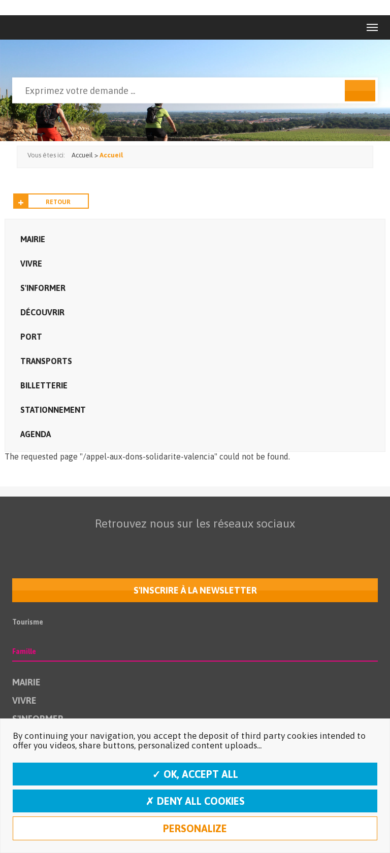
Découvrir (42, 312)
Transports (46, 361)
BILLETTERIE (44, 385)
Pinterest (256, 543)
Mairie (32, 239)
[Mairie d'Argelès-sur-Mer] (34, 27)
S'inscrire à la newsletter (195, 590)
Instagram (214, 543)
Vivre (31, 263)
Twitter (150, 543)
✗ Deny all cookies (195, 801)
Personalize (195, 828)
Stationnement (53, 409)
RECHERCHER (360, 91)
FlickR (192, 543)
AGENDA (35, 434)
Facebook (128, 543)
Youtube (171, 543)
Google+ (235, 543)
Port (31, 336)
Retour (58, 202)
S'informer (43, 287)
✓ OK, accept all (195, 774)
